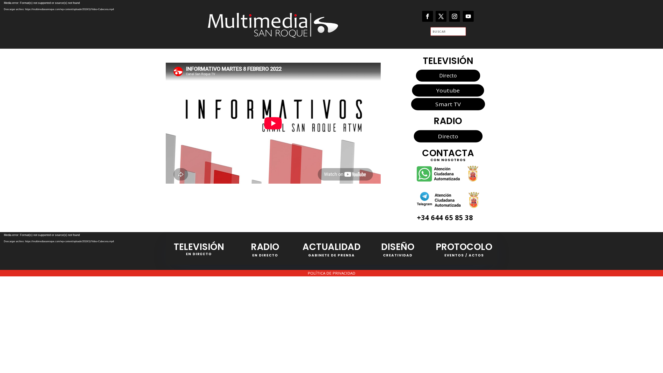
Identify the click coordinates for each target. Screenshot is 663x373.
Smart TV (448, 103)
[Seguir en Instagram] (454, 16)
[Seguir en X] (441, 16)
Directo (448, 75)
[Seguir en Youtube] (468, 16)
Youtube (448, 90)
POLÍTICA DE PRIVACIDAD (331, 273)
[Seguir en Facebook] (427, 16)
